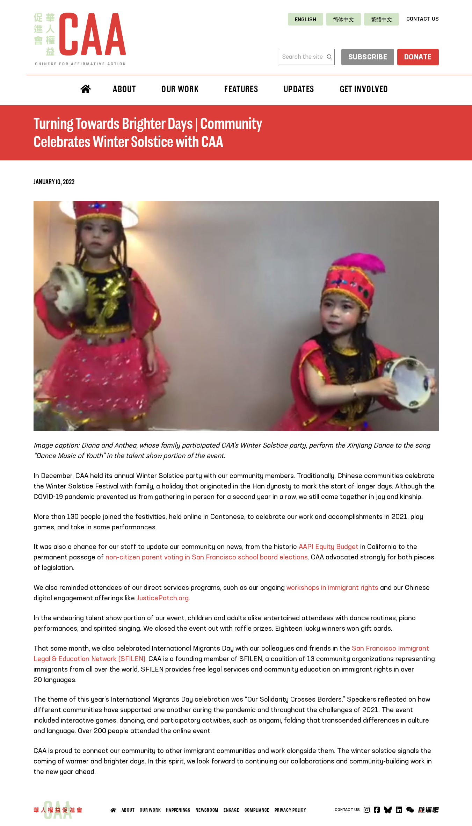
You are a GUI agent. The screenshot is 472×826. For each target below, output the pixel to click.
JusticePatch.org (163, 598)
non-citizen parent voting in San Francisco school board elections (207, 557)
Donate (418, 57)
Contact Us (422, 19)
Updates (299, 89)
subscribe (367, 57)
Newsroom (207, 810)
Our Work (150, 810)
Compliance (257, 810)
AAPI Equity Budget (328, 547)
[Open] (410, 809)
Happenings (178, 810)
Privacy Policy (290, 810)
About (128, 810)
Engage (231, 810)
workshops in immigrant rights (332, 588)
